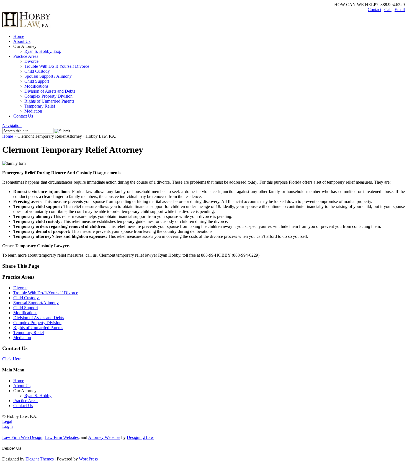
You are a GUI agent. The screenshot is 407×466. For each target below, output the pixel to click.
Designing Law (140, 437)
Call (387, 9)
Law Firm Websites (62, 437)
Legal (7, 421)
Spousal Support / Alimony (48, 76)
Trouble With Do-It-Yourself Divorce (56, 66)
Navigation (12, 125)
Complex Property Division (48, 96)
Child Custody (37, 71)
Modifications (36, 86)
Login (7, 426)
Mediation (33, 111)
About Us (21, 41)
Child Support (36, 81)
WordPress (88, 459)
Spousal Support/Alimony (36, 302)
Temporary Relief (39, 106)
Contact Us (23, 116)
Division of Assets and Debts (49, 91)
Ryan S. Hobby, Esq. (42, 51)
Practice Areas (25, 56)
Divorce (31, 61)
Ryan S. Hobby (37, 395)
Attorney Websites (104, 437)
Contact (374, 9)
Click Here (11, 358)
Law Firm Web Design (22, 437)
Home (18, 36)
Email (400, 9)
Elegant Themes (39, 459)
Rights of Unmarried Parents (49, 101)
